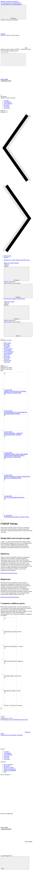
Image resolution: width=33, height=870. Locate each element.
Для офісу (6, 100)
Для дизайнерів (8, 103)
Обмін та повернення (10, 769)
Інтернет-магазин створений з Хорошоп (12, 735)
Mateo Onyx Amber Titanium (11, 263)
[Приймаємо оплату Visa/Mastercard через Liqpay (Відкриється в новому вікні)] (14, 719)
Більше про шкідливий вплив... (9, 573)
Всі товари (3, 2)
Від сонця (6, 105)
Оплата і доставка (11, 2)
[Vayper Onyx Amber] (18, 298)
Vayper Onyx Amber (9, 301)
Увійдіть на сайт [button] (8, 281)
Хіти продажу (7, 255)
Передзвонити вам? (6, 80)
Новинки (6, 257)
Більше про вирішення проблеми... (10, 597)
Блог (20, 4)
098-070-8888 (4, 79)
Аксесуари (7, 108)
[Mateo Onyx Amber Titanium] (18, 260)
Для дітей (6, 106)
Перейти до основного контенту (9, 1)
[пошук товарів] (13, 59)
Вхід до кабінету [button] (8, 764)
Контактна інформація (13, 4)
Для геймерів (7, 102)
